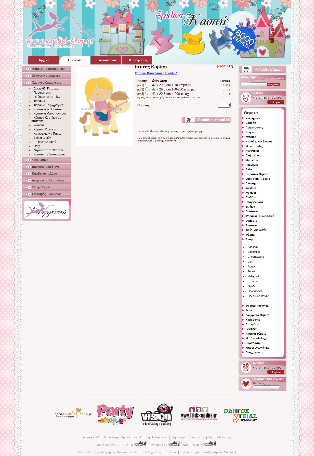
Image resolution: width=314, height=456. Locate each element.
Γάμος (197, 452)
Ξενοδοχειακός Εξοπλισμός (159, 452)
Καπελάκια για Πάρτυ (48, 133)
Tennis (252, 271)
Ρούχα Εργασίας (128, 452)
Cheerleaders (256, 256)
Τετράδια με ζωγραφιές (48, 105)
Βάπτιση (185, 452)
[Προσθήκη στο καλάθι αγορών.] (206, 120)
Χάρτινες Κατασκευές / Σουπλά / (156, 73)
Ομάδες (252, 286)
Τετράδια (39, 101)
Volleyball (253, 276)
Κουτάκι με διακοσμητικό (50, 154)
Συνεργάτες (197, 437)
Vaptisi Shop (104, 445)
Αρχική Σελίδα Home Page (101, 437)
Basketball (254, 251)
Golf (250, 261)
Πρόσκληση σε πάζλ (47, 97)
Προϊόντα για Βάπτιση (135, 437)
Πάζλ (37, 146)
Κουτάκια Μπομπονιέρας (50, 113)
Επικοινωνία (160, 437)
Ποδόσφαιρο (255, 291)
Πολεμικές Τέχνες (258, 295)
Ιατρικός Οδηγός (223, 452)
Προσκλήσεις (42, 92)
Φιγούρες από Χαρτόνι (49, 150)
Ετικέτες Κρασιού (45, 142)
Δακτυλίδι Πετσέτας (46, 88)
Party (206, 452)
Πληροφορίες (179, 437)
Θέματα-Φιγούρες (219, 437)
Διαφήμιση (108, 452)
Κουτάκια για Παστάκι (48, 109)
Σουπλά (39, 125)
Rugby (252, 266)
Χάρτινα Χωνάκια (45, 129)
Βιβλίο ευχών (42, 137)
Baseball (253, 246)
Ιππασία (253, 281)
